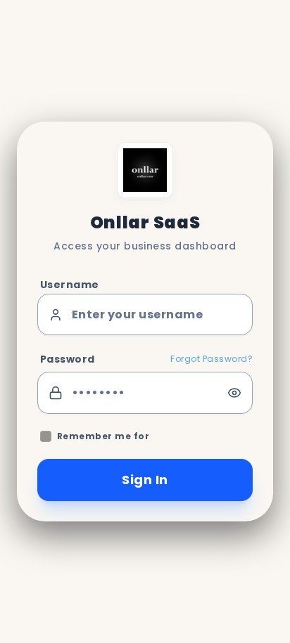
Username (69, 285)
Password (67, 359)
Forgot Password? (211, 359)
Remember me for (103, 436)
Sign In (145, 479)
